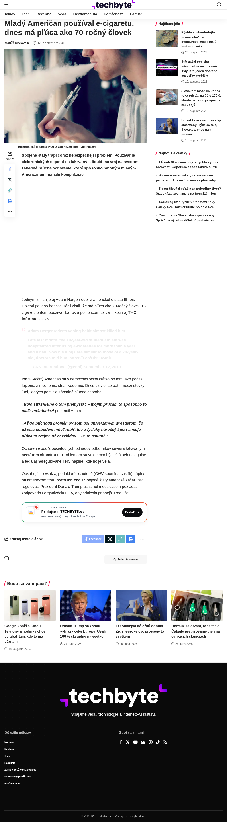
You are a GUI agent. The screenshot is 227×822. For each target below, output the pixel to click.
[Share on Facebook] (9, 169)
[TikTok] (157, 742)
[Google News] (143, 742)
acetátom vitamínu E (41, 455)
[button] (8, 4)
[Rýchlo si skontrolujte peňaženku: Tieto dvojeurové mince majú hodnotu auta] (167, 38)
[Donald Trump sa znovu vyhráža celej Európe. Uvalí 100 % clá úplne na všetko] (85, 605)
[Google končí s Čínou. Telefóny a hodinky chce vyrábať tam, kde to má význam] (30, 605)
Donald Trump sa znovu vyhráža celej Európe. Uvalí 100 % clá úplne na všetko (83, 631)
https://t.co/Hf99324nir (90, 358)
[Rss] (165, 742)
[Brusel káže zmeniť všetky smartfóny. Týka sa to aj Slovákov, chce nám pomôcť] (167, 126)
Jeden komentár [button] (127, 559)
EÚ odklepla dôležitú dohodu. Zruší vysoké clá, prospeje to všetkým (140, 631)
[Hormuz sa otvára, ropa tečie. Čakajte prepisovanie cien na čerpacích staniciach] (197, 605)
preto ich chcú (69, 480)
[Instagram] (150, 742)
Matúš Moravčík (16, 43)
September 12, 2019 (102, 367)
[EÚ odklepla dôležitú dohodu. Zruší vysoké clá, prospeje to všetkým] (141, 605)
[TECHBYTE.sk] (113, 4)
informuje (30, 319)
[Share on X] (9, 179)
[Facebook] (121, 742)
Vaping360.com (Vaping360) (77, 146)
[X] (127, 742)
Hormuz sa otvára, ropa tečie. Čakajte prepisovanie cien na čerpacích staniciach (195, 631)
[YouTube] (135, 742)
